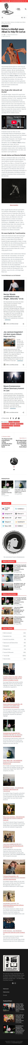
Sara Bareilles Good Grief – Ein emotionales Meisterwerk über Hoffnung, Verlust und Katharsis (13, 905)
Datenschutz (6, 992)
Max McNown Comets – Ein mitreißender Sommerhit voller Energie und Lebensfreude (13, 789)
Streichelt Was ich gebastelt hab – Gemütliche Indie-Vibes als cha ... (7, 492)
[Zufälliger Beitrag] (22, 17)
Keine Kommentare (13, 34)
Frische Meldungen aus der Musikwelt (11, 275)
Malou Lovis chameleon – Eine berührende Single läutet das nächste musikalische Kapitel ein (13, 818)
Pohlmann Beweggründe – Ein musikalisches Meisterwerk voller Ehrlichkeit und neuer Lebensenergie (19, 619)
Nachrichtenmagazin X (17, 1042)
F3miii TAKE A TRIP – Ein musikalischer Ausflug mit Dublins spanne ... (20, 491)
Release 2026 (17, 425)
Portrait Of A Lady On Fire (7, 425)
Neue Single (12, 423)
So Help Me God (5, 427)
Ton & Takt (7, 22)
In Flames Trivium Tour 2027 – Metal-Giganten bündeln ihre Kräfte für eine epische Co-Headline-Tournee (12, 678)
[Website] (14, 469)
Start (3, 22)
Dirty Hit (10, 421)
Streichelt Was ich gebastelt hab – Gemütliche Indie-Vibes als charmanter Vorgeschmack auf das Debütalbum (20, 567)
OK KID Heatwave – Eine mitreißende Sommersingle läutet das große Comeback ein (14, 932)
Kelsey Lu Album (5, 423)
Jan (4, 34)
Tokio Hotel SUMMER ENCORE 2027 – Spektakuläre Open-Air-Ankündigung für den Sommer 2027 (19, 610)
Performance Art (19, 423)
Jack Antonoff (16, 421)
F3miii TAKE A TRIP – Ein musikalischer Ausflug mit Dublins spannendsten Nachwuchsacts (12, 762)
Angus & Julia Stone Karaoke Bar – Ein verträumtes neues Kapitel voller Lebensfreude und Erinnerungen (12, 705)
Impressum (6, 988)
